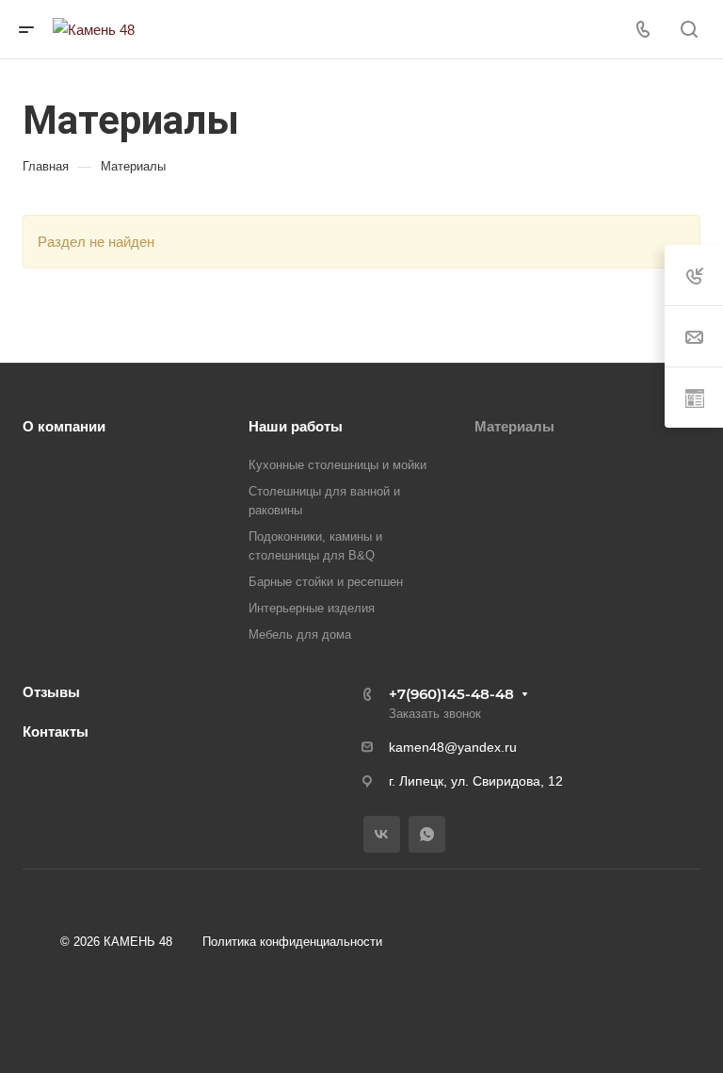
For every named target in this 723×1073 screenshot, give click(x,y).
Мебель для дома (300, 634)
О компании (64, 426)
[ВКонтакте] (381, 834)
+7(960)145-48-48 (451, 694)
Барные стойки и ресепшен (326, 582)
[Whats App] (427, 834)
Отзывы (51, 692)
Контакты (55, 731)
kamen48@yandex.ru (453, 747)
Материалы (514, 426)
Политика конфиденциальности (292, 942)
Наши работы (296, 426)
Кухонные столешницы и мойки (337, 465)
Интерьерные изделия (312, 608)
